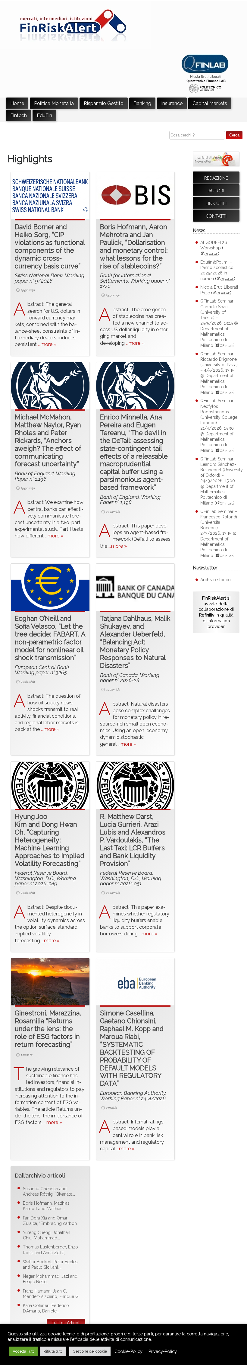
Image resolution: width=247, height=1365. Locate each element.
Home (17, 103)
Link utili (216, 203)
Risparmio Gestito (104, 103)
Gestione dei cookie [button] (90, 1351)
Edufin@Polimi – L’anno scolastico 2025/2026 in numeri (216, 270)
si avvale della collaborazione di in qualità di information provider (216, 612)
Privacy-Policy (163, 1351)
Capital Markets (209, 103)
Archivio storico (215, 579)
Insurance (172, 103)
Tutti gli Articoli (66, 1322)
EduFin (44, 115)
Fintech (18, 115)
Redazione (216, 178)
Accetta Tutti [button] (24, 1351)
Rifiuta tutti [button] (53, 1351)
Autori (216, 190)
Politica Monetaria (54, 103)
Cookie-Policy (128, 1351)
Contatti (216, 216)
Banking (142, 103)
